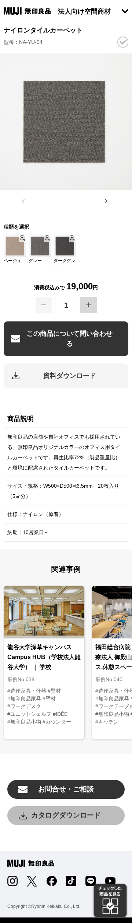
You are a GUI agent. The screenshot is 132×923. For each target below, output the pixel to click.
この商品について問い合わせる (70, 338)
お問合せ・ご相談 (66, 789)
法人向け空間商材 (84, 11)
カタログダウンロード (66, 815)
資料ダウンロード (69, 375)
